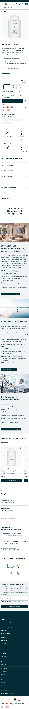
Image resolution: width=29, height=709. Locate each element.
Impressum (3, 682)
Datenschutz (3, 679)
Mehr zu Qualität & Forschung (9, 294)
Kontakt (3, 624)
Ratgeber (3, 646)
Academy (3, 661)
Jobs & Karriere (4, 656)
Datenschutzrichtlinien (19, 601)
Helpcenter (3, 630)
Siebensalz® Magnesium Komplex (8, 470)
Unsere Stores (4, 648)
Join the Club (4, 640)
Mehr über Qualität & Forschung (10, 429)
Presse (2, 677)
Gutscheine (3, 643)
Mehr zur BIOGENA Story (8, 369)
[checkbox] (2, 601)
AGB (11, 601)
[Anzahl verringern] (16, 91)
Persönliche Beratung (6, 622)
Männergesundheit (17, 120)
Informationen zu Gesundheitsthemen (8, 688)
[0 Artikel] (22, 4)
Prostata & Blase (7, 123)
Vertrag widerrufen (5, 633)
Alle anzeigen (4, 442)
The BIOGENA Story (5, 658)
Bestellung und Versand (6, 627)
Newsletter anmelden (14, 606)
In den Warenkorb (13, 101)
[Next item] (27, 459)
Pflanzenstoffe (6, 120)
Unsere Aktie (3, 674)
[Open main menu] (2, 4)
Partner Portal (4, 664)
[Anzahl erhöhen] (22, 91)
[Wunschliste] (19, 4)
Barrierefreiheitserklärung (6, 690)
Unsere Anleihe (4, 671)
